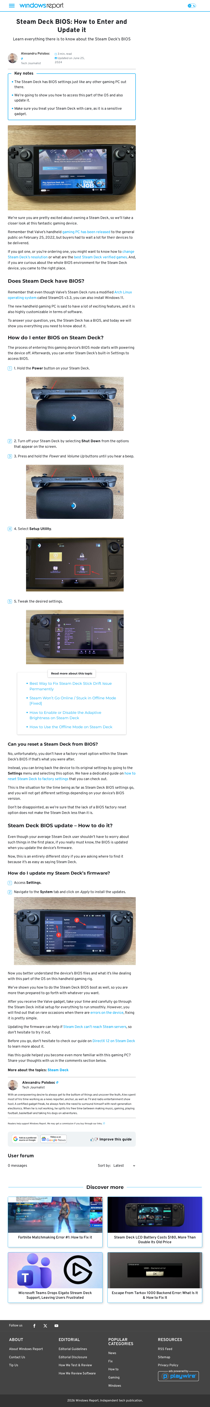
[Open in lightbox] (75, 404)
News (112, 1353)
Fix (110, 1361)
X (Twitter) (45, 1326)
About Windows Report (26, 1349)
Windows (114, 1386)
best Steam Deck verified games (100, 257)
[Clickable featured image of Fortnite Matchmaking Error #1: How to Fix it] (55, 1215)
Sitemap (164, 1357)
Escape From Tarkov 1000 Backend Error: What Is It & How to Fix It (155, 1295)
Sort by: (104, 1165)
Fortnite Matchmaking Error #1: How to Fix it (55, 1237)
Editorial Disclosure (73, 1357)
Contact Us (17, 1357)
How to (113, 1369)
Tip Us (13, 1365)
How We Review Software (77, 1374)
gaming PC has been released (86, 232)
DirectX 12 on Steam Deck (113, 1041)
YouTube (56, 1326)
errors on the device (106, 1013)
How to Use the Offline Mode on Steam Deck (71, 727)
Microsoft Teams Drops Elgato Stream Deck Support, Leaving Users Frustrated (55, 1295)
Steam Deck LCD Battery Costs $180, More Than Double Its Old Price (155, 1240)
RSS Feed (165, 1349)
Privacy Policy (168, 1365)
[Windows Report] (41, 5)
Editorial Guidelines (73, 1349)
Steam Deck (58, 1070)
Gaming (114, 1378)
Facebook (34, 1326)
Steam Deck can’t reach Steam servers (94, 1027)
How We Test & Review (75, 1365)
